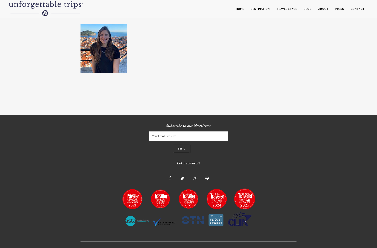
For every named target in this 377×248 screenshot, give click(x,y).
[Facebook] (170, 178)
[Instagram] (195, 178)
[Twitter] (182, 178)
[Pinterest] (207, 178)
